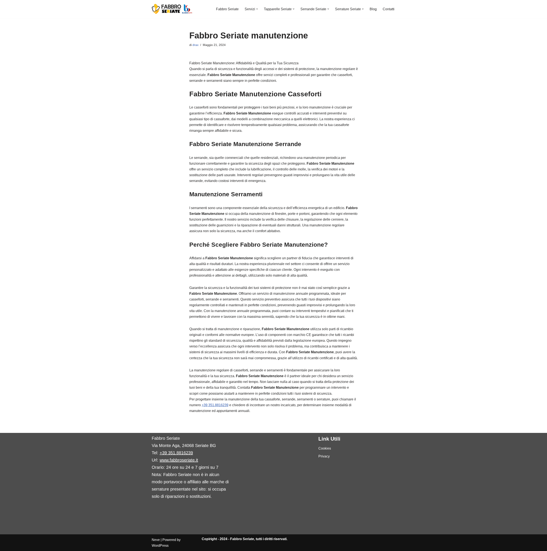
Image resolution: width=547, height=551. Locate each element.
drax (196, 45)
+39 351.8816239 (215, 405)
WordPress (160, 545)
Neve (156, 540)
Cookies (324, 448)
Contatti (388, 9)
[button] (257, 9)
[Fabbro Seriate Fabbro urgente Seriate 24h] (172, 9)
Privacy (324, 456)
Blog (373, 9)
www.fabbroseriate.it (179, 460)
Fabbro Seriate (227, 9)
